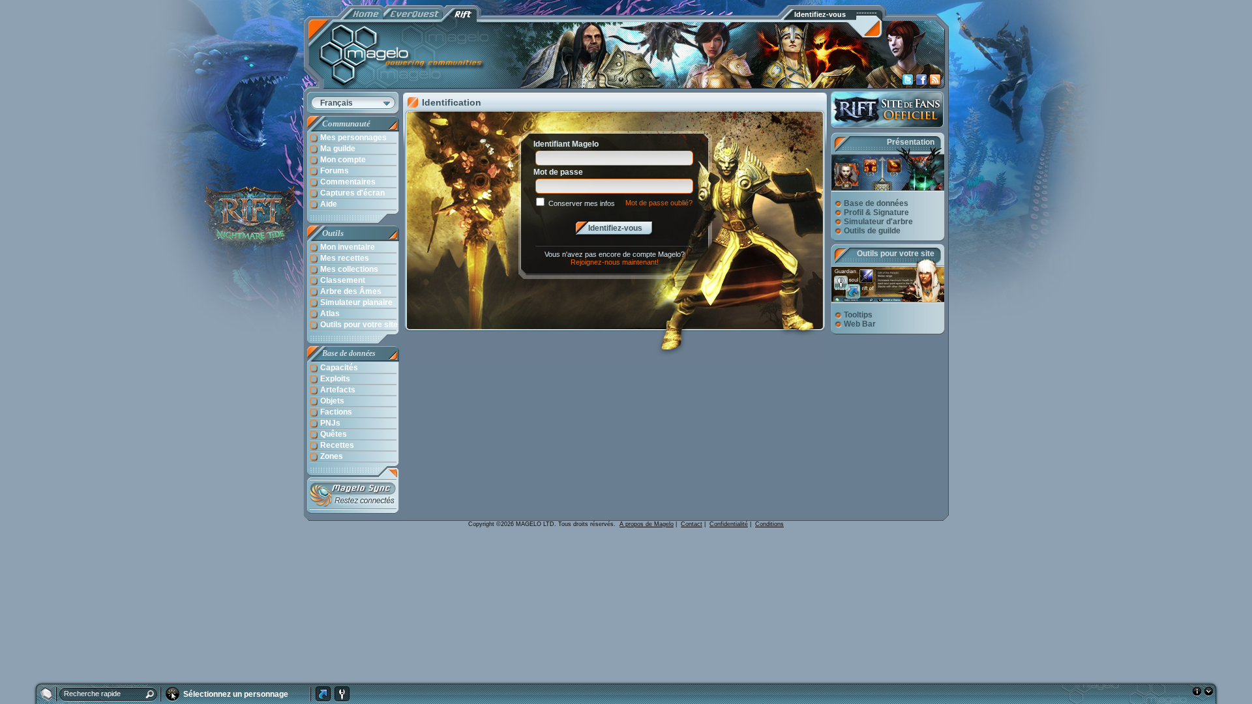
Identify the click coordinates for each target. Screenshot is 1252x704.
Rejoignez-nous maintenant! (615, 262)
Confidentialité (728, 524)
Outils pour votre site (895, 253)
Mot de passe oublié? (659, 203)
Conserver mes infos (581, 203)
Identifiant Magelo (566, 144)
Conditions (769, 524)
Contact (691, 524)
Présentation (910, 142)
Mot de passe (558, 172)
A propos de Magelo (646, 524)
